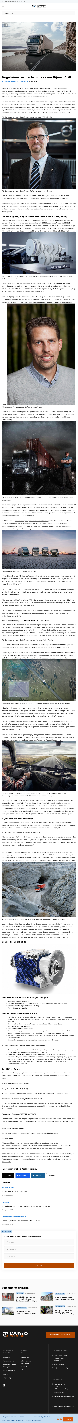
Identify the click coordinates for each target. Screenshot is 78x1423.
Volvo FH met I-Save (28, 803)
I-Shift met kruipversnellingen (13, 412)
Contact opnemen (24, 1368)
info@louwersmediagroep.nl (63, 1368)
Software (15, 82)
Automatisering (8, 1361)
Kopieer (52, 1176)
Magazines (25, 1357)
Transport (6, 82)
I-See (21, 630)
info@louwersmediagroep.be (64, 1396)
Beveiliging (24, 82)
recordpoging (31, 417)
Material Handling (9, 1370)
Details (59, 1419)
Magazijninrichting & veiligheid (9, 1366)
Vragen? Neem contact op (59, 1334)
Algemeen (6, 1357)
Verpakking (7, 1378)
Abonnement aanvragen (26, 1362)
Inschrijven (39, 1265)
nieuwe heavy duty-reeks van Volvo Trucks (31, 521)
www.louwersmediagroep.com (64, 1406)
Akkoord (68, 1419)
